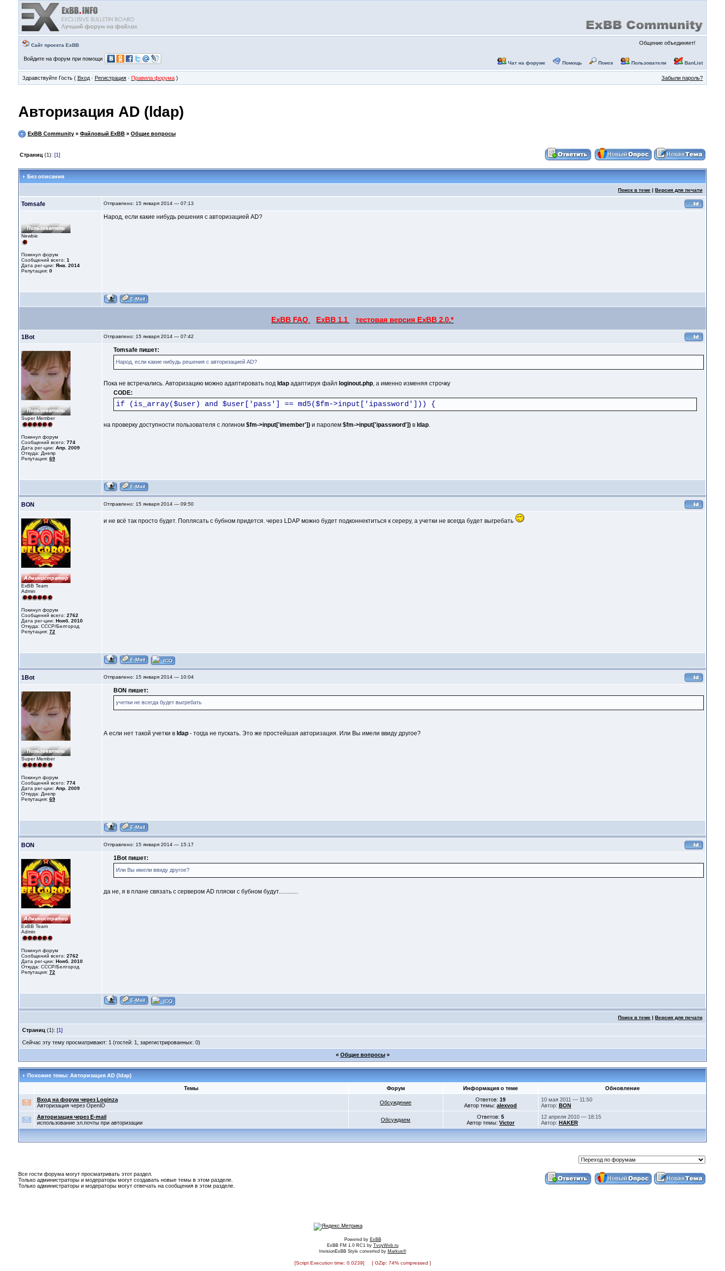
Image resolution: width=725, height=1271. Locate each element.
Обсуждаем (395, 1120)
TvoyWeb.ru (386, 1245)
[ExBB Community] (80, 30)
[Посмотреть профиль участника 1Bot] (111, 490)
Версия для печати (678, 190)
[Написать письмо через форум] (134, 302)
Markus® (397, 1251)
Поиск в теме (634, 190)
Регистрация (110, 78)
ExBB (375, 1239)
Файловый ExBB (102, 134)
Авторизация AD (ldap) (101, 111)
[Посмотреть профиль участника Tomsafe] (111, 302)
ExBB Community (51, 134)
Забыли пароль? (682, 78)
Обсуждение (395, 1102)
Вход (83, 78)
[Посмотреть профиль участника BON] (111, 663)
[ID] (694, 207)
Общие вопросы (153, 134)
